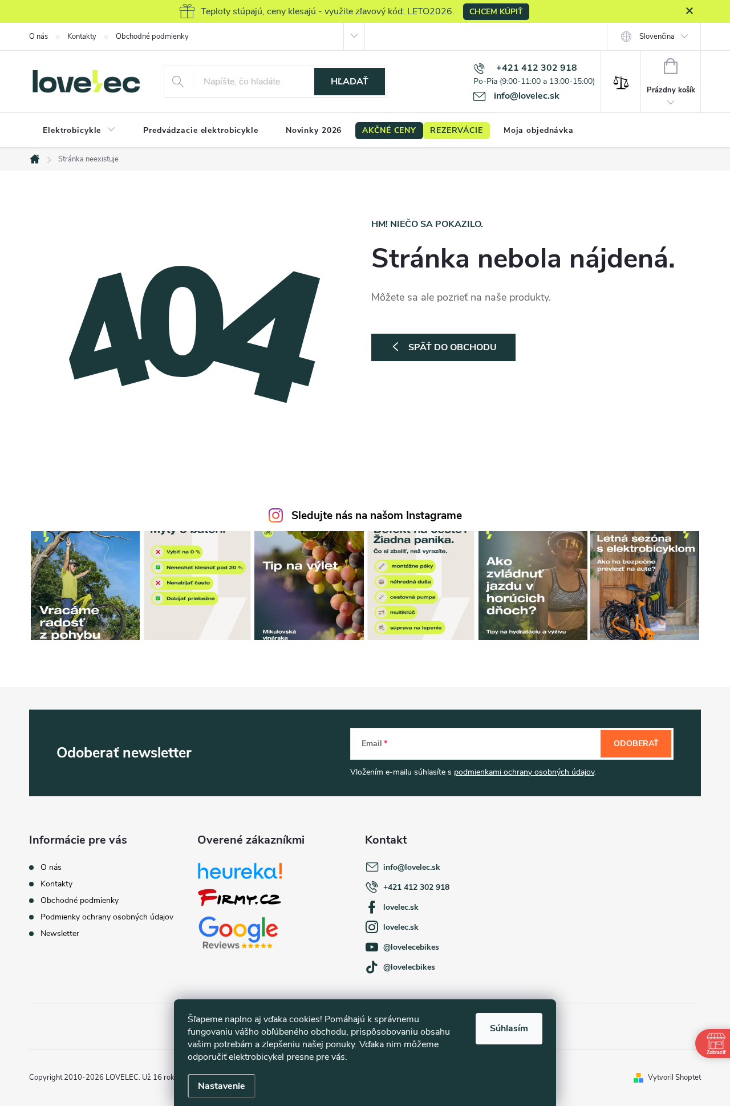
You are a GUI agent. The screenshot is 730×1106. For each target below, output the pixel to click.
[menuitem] (79, 130)
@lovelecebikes (411, 947)
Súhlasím (509, 1028)
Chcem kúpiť (496, 11)
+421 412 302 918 (416, 887)
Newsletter (59, 933)
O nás (38, 36)
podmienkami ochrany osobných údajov (524, 772)
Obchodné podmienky (152, 36)
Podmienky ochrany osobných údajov (106, 916)
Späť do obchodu (452, 347)
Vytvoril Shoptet (674, 1077)
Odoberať (636, 743)
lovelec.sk (401, 907)
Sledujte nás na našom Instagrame (376, 515)
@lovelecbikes (409, 967)
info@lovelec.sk (411, 867)
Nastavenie (221, 1086)
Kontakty (81, 36)
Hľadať (349, 81)
